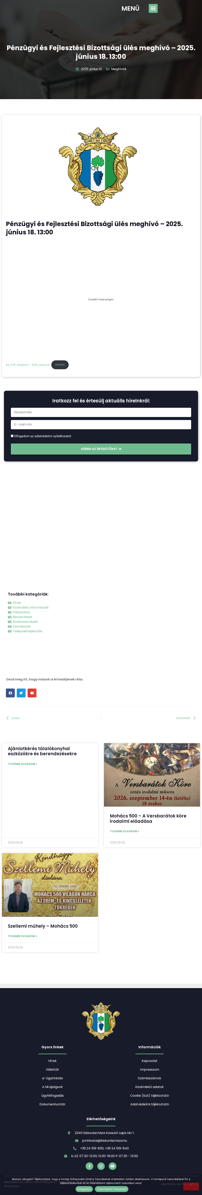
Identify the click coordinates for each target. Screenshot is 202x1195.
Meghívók (118, 69)
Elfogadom (84, 1189)
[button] (153, 8)
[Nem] (191, 1186)
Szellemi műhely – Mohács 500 (43, 926)
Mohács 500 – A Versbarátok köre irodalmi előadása (148, 818)
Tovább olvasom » (22, 764)
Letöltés (60, 364)
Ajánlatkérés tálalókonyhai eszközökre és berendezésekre (42, 751)
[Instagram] (101, 1166)
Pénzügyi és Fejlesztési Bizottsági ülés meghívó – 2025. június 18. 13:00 (101, 52)
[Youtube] (112, 1166)
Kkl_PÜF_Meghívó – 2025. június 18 (27, 364)
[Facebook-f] (89, 1166)
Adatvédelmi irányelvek (111, 1189)
